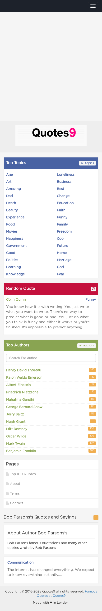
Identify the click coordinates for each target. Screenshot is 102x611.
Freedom (64, 231)
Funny (62, 217)
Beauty (12, 210)
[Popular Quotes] (51, 136)
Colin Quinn (16, 299)
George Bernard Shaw (50, 407)
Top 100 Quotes (23, 474)
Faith (61, 210)
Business (64, 182)
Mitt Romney (50, 429)
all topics (87, 163)
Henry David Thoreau (50, 370)
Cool (61, 238)
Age (9, 174)
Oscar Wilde (50, 436)
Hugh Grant (50, 421)
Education (65, 203)
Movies (12, 231)
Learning (13, 267)
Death (11, 203)
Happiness (14, 238)
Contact (16, 503)
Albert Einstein (50, 385)
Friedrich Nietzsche (50, 392)
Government (16, 246)
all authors (86, 345)
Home (62, 253)
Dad (9, 196)
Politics (12, 260)
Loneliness (65, 174)
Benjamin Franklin (50, 451)
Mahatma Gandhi (50, 399)
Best (60, 189)
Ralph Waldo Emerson (50, 377)
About (15, 484)
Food (10, 224)
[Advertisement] (51, 66)
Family (62, 224)
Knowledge (15, 274)
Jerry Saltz (50, 414)
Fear (60, 274)
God (60, 267)
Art (9, 182)
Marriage (64, 260)
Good (10, 253)
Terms (15, 493)
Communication (20, 562)
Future (62, 246)
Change (63, 196)
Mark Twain (50, 444)
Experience (15, 217)
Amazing (13, 189)
